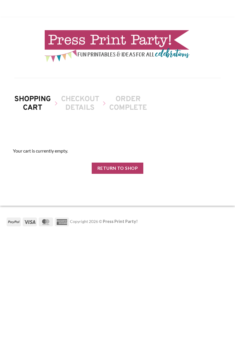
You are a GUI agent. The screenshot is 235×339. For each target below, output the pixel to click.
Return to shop (117, 168)
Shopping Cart (32, 104)
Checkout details (80, 104)
